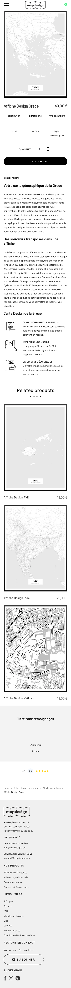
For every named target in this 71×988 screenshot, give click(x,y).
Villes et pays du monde (26, 787)
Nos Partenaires (12, 930)
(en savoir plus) (57, 135)
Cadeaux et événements (16, 887)
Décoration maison (13, 882)
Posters (7, 906)
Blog (6, 920)
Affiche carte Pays (52, 787)
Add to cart (39, 161)
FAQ (6, 911)
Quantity (25, 149)
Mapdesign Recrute (14, 915)
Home (7, 787)
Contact (8, 925)
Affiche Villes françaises (15, 872)
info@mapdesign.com (15, 847)
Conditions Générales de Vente (19, 935)
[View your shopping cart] (63, 5)
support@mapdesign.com (17, 857)
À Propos (8, 901)
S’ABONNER (26, 959)
